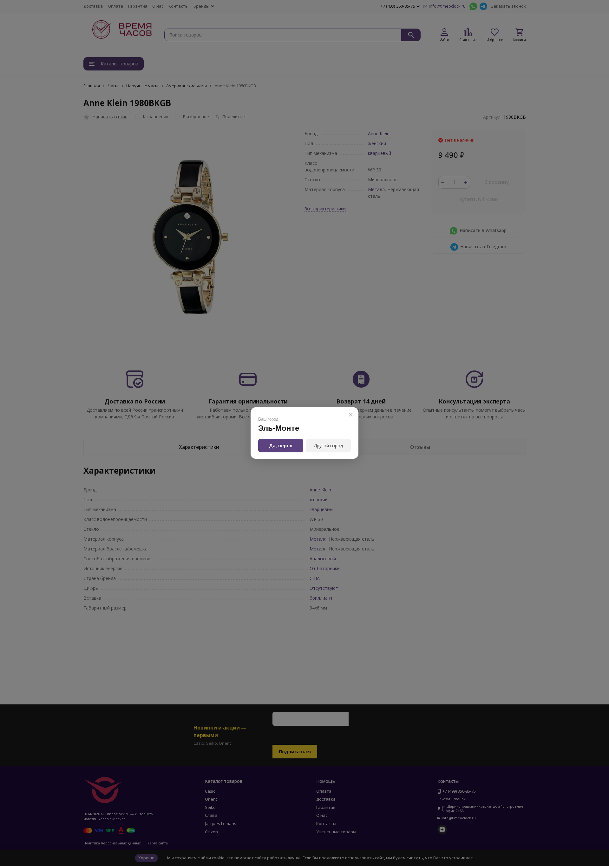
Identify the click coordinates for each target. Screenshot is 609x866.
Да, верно (280, 446)
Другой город (328, 446)
